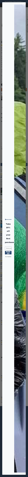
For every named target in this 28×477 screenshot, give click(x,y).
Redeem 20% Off (8, 252)
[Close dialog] (24, 4)
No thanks (8, 256)
